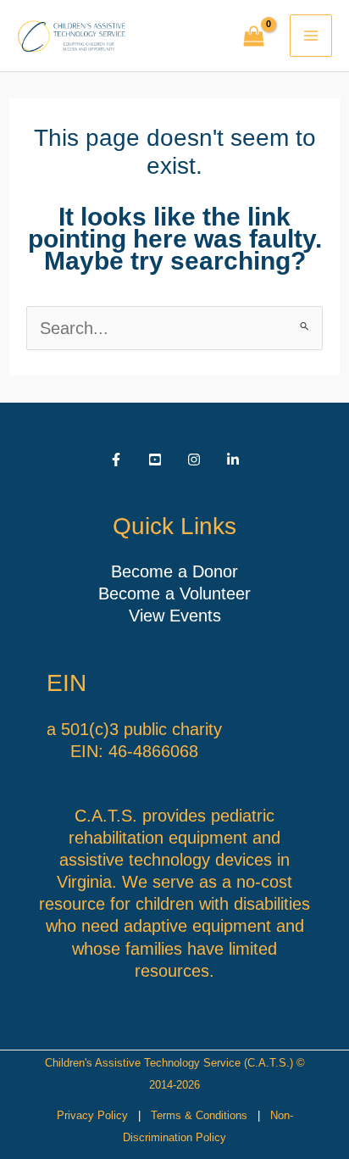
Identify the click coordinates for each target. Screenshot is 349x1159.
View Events (175, 615)
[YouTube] (155, 459)
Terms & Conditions (199, 1115)
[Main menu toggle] (311, 35)
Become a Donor (174, 571)
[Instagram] (194, 459)
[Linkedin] (233, 459)
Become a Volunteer (174, 593)
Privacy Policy (92, 1115)
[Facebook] (116, 459)
